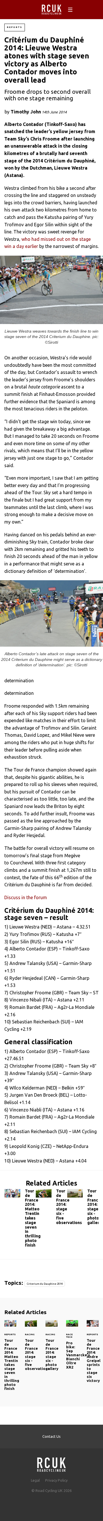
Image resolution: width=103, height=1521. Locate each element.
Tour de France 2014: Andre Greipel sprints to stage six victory (93, 1354)
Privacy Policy (56, 1480)
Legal (35, 1480)
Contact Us (51, 1436)
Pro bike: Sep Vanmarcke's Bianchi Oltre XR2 (78, 1355)
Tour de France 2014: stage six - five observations (51, 1208)
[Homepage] (51, 1463)
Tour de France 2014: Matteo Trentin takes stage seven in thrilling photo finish (20, 1219)
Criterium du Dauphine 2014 (45, 1283)
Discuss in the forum (25, 897)
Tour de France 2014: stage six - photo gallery (82, 1208)
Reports (14, 27)
